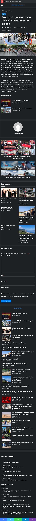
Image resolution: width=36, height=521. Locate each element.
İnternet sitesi (5, 287)
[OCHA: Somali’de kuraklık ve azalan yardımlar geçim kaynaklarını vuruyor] (6, 415)
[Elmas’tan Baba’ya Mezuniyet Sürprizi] (6, 423)
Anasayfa (5, 11)
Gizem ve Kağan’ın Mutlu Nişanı (12, 1)
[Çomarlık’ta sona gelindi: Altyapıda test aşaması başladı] (27, 211)
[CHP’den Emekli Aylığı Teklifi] (6, 103)
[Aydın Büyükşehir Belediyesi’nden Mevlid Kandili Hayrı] (6, 430)
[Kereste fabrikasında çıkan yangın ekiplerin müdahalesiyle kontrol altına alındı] (6, 406)
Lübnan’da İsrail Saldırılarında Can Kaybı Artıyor (26, 200)
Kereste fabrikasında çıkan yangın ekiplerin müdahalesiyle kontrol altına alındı (22, 406)
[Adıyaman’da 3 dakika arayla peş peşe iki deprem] (6, 400)
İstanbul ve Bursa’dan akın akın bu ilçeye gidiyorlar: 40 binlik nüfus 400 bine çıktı (26, 238)
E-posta (3, 281)
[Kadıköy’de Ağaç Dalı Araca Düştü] (6, 437)
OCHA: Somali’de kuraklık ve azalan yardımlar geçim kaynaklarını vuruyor (23, 414)
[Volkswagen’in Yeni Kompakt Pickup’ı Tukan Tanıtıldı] (6, 372)
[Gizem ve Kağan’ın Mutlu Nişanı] (9, 192)
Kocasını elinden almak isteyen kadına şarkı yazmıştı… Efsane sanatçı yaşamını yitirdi (15, 386)
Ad (2, 275)
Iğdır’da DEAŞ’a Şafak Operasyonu (22, 108)
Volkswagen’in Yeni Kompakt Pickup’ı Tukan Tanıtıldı (21, 370)
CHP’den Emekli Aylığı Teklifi (20, 100)
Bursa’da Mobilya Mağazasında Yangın (7, 208)
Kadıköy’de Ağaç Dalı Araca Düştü (22, 435)
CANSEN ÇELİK (7, 27)
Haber (10, 11)
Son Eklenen (18, 308)
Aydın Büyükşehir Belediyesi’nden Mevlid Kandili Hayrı (22, 428)
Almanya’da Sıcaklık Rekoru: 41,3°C (23, 442)
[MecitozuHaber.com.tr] (18, 5)
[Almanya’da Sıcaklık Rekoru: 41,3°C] (6, 445)
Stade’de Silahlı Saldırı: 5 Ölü (8, 226)
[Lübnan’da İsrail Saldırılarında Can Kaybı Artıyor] (27, 192)
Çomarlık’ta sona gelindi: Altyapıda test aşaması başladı (26, 218)
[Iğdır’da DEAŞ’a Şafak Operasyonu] (6, 110)
